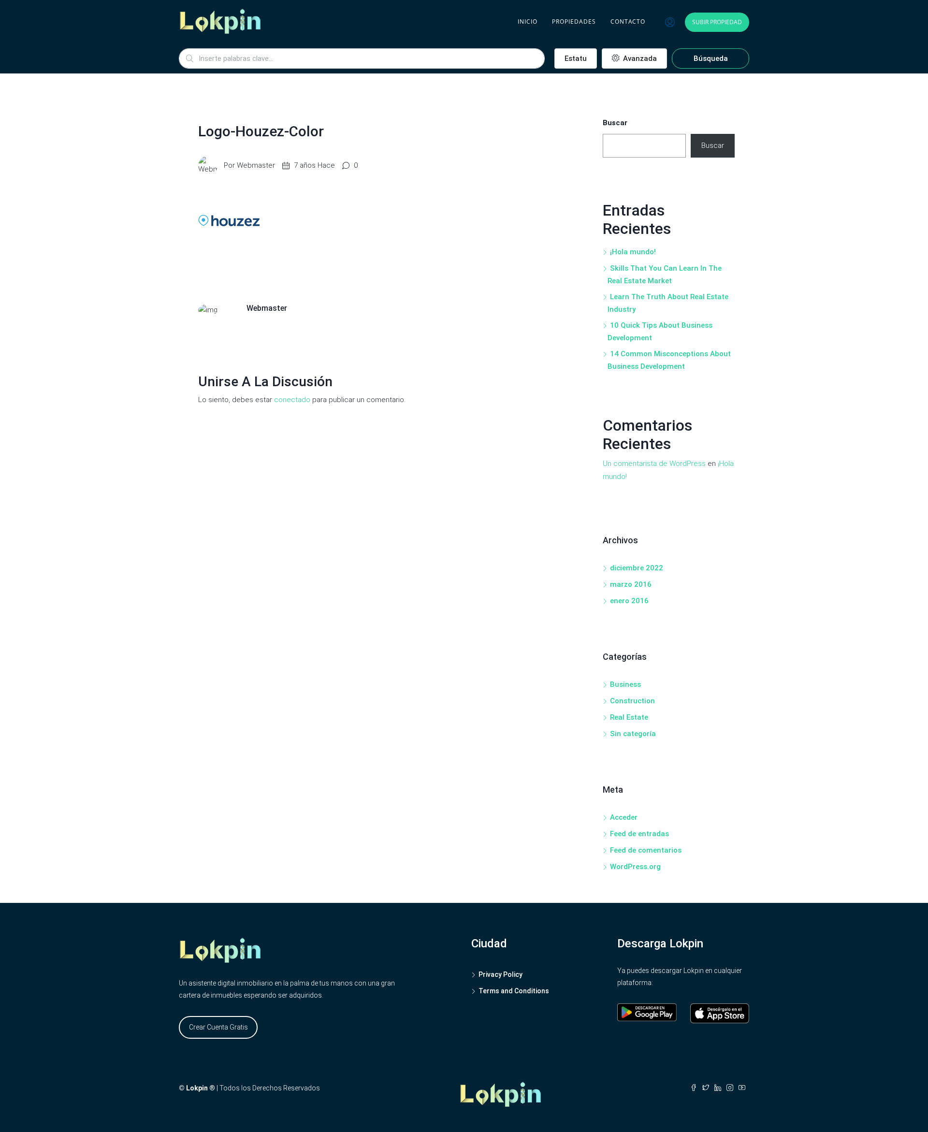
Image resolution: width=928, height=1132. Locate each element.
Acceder (624, 817)
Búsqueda (711, 58)
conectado (292, 399)
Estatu (576, 58)
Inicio (527, 21)
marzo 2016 (631, 584)
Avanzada (639, 58)
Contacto (627, 21)
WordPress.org (635, 866)
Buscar (615, 122)
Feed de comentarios (646, 850)
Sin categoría (633, 733)
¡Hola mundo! (633, 251)
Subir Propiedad (717, 22)
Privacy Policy (500, 974)
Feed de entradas (639, 833)
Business (625, 684)
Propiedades (574, 21)
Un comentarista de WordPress (654, 463)
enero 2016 (629, 600)
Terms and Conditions (513, 991)
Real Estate (629, 717)
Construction (632, 701)
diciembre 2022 (636, 568)
